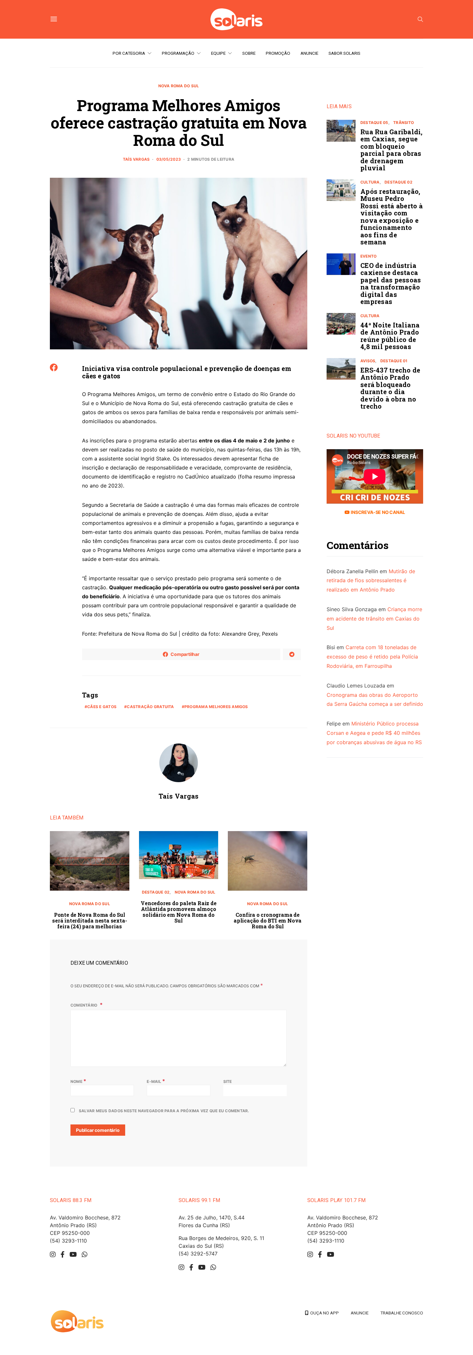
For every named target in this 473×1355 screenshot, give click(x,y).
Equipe (218, 53)
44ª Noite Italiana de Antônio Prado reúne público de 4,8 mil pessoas (390, 336)
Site (227, 1081)
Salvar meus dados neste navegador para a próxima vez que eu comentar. (164, 1110)
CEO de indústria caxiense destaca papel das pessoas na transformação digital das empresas (390, 283)
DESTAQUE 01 (394, 360)
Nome (78, 1081)
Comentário (84, 1005)
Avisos (367, 360)
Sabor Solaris (344, 53)
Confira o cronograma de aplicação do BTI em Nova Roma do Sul (267, 920)
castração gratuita (150, 706)
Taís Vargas (136, 159)
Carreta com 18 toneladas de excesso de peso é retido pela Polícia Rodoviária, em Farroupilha (372, 656)
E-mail (156, 1081)
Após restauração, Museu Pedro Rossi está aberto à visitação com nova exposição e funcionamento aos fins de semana (391, 216)
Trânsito (403, 122)
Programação (178, 53)
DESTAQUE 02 (156, 892)
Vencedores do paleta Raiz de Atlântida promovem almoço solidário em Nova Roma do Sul (178, 912)
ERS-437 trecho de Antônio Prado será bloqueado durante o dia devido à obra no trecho (390, 388)
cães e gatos (101, 706)
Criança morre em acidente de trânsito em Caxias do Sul (374, 618)
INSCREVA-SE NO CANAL (377, 512)
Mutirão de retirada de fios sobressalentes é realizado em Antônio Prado (371, 580)
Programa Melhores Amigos (216, 706)
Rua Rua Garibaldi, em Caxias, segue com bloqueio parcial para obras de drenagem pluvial (391, 150)
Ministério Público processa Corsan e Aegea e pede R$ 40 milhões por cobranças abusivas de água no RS (374, 733)
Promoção (278, 53)
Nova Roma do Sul (178, 85)
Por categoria (129, 53)
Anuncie (309, 53)
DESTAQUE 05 (374, 122)
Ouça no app (323, 1312)
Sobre (248, 53)
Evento (368, 256)
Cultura (370, 182)
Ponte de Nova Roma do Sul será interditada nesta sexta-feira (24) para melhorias (89, 920)
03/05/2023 (168, 159)
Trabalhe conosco (401, 1312)
